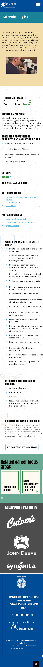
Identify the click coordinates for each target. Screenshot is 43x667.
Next (7, 498)
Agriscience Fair (12, 226)
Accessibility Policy (17, 648)
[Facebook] (17, 615)
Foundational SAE (14, 202)
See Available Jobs (15, 183)
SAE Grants (11, 206)
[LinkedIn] (32, 615)
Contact (24, 607)
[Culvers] (21, 522)
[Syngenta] (21, 566)
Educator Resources (18, 604)
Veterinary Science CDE (16, 219)
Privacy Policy (15, 646)
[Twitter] (22, 615)
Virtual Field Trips (24, 600)
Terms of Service (31, 646)
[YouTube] (27, 615)
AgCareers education (22, 447)
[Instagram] (12, 615)
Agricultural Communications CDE (21, 222)
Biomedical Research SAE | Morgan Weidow (21, 198)
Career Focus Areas (30, 597)
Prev (3, 498)
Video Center (33, 604)
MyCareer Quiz (15, 597)
